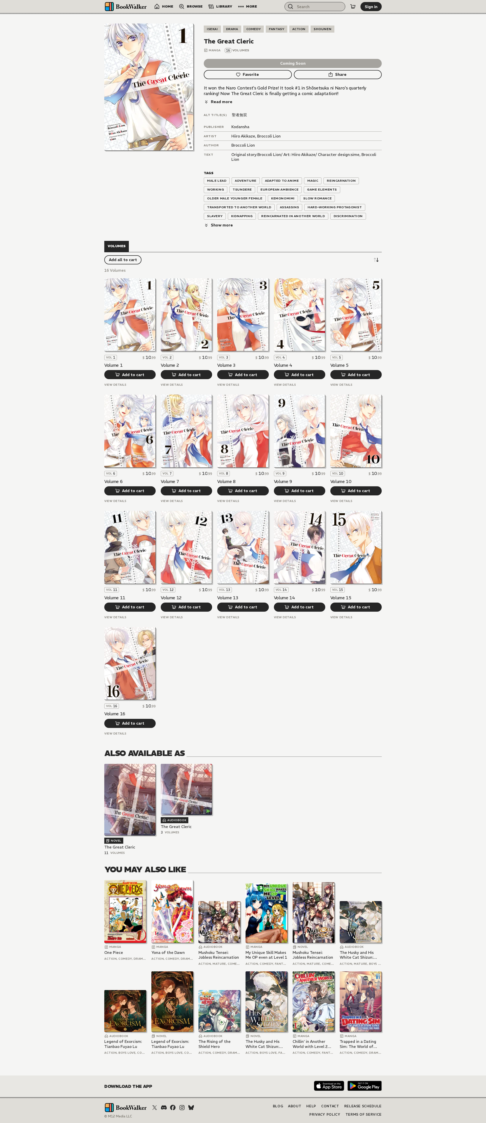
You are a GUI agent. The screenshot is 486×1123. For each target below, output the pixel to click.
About (294, 1106)
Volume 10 (340, 481)
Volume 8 (226, 481)
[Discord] (164, 1108)
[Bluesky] (191, 1108)
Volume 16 (114, 714)
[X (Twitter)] (155, 1108)
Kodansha (240, 126)
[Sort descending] (376, 259)
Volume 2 (170, 365)
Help (311, 1106)
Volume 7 (170, 481)
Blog (278, 1106)
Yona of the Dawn (168, 952)
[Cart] (352, 6)
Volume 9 (283, 481)
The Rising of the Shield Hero (214, 1044)
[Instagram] (182, 1108)
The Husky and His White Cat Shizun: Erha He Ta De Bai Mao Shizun (360, 955)
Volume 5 (339, 365)
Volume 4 (283, 365)
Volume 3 (226, 365)
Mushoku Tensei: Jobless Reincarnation (218, 955)
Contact (330, 1106)
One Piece (113, 952)
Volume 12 (171, 598)
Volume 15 (340, 598)
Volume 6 (113, 481)
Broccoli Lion (269, 136)
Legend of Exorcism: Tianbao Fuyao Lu (123, 1044)
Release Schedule (363, 1106)
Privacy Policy (324, 1114)
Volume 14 (284, 598)
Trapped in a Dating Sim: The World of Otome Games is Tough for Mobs (358, 1044)
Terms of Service (364, 1114)
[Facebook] (173, 1108)
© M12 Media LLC (118, 1116)
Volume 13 (227, 598)
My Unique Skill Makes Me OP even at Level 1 (266, 955)
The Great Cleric (119, 847)
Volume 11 (114, 598)
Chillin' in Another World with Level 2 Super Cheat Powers (311, 1044)
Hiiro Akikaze (243, 136)
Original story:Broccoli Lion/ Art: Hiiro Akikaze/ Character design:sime (295, 154)
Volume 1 (113, 365)
